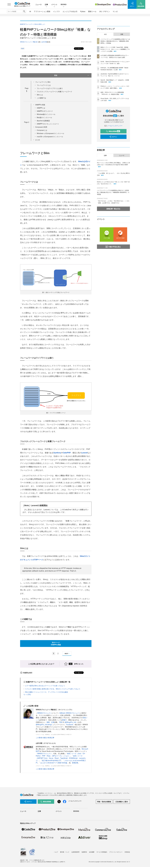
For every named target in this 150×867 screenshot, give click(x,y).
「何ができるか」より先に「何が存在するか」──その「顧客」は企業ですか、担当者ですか (113, 202)
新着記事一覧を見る (113, 209)
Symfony (57, 452)
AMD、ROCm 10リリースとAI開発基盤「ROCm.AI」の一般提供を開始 (112, 93)
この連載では (41, 98)
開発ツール (92, 11)
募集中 (64, 720)
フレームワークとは (44, 85)
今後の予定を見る (114, 247)
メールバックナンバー (114, 126)
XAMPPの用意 (40, 105)
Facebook (69, 724)
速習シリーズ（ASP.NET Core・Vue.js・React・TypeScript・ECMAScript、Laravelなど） (61, 758)
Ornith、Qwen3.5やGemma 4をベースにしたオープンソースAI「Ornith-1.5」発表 (115, 62)
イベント (54, 4)
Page (26, 122)
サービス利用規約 (102, 852)
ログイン (114, 137)
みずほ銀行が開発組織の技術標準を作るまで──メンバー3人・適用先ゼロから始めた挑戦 (114, 56)
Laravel (84, 452)
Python (82, 11)
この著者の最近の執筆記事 (45, 737)
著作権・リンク (64, 852)
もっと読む (27, 694)
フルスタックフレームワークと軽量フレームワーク (54, 91)
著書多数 (75, 763)
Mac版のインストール (44, 117)
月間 (121, 34)
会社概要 (91, 852)
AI (30, 11)
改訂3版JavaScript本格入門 (51, 760)
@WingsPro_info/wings (44, 724)
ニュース (38, 4)
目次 (55, 75)
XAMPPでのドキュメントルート (48, 124)
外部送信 (127, 852)
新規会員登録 (114, 131)
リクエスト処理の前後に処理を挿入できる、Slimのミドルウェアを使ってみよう (52, 689)
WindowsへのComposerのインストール (50, 133)
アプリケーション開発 (42, 11)
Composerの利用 (41, 127)
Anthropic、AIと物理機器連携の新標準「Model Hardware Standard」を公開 (114, 69)
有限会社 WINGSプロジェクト (69, 713)
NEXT (66, 654)
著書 (48, 722)
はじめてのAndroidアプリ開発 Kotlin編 (53, 763)
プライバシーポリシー (115, 852)
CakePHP (67, 452)
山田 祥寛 (44, 42)
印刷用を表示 (27, 673)
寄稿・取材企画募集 (104, 801)
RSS (61, 722)
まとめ (37, 140)
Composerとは (42, 130)
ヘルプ (56, 852)
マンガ (115, 11)
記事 (46, 4)
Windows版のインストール (46, 114)
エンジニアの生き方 (70, 11)
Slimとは (40, 95)
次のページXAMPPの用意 (56, 643)
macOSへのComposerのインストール (50, 136)
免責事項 (84, 852)
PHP (22, 48)
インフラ (56, 11)
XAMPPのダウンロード (45, 111)
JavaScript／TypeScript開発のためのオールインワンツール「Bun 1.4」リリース (114, 75)
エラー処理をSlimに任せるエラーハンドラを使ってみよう (45, 685)
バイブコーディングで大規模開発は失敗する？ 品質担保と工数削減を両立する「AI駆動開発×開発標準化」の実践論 (115, 41)
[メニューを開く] (9, 4)
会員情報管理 (75, 852)
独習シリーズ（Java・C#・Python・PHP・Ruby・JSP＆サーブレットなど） (61, 754)
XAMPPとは (41, 108)
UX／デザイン (104, 11)
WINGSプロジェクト (44, 713)
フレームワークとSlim (43, 82)
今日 (105, 34)
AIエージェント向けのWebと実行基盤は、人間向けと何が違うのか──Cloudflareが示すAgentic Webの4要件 (113, 163)
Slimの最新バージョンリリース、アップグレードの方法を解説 (46, 692)
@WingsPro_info (70, 722)
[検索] (24, 11)
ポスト (79, 48)
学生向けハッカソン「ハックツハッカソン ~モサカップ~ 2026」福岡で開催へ (114, 87)
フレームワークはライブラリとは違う (50, 88)
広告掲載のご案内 (122, 801)
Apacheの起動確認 (43, 120)
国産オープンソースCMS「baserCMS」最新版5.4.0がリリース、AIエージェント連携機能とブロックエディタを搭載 (115, 49)
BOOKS (63, 4)
